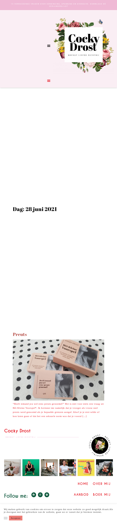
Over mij (102, 484)
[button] (48, 45)
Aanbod (81, 495)
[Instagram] (40, 494)
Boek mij (102, 495)
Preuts (20, 334)
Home (83, 484)
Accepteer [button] (16, 518)
